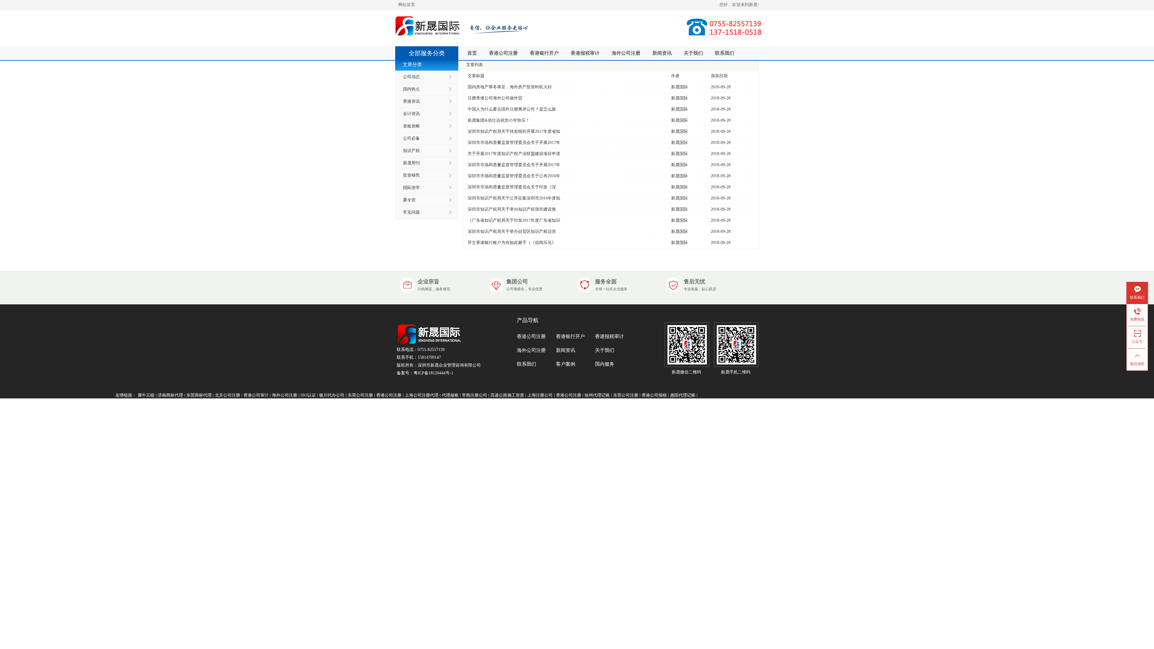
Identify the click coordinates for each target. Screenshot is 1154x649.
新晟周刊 (411, 163)
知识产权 (411, 150)
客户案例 (565, 364)
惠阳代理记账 (682, 395)
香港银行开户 (544, 53)
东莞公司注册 (360, 395)
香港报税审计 (585, 53)
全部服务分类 (427, 53)
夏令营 (409, 200)
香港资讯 (411, 101)
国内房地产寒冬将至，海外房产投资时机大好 (510, 87)
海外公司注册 (626, 53)
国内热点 (411, 89)
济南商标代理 (170, 395)
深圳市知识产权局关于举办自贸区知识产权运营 (512, 231)
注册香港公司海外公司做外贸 (495, 98)
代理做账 (450, 395)
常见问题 (411, 212)
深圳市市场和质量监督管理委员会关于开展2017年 (514, 142)
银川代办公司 (331, 395)
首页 (472, 53)
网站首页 (406, 4)
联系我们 (724, 53)
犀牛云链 (146, 395)
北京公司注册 (227, 395)
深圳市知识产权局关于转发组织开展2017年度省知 (514, 131)
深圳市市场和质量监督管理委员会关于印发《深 (512, 187)
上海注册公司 (540, 395)
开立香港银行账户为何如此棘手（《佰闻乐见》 (512, 242)
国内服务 (604, 364)
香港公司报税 (654, 395)
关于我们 (693, 53)
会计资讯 (411, 113)
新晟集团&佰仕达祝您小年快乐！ (499, 120)
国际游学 (411, 187)
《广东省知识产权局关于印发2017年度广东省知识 (514, 220)
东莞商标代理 (199, 395)
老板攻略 (411, 126)
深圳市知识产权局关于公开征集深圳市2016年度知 (514, 198)
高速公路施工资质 (507, 395)
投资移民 (411, 175)
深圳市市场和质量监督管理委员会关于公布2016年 (514, 176)
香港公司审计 (256, 395)
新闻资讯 (662, 53)
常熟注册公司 (474, 395)
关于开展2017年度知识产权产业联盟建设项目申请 (514, 153)
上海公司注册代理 (421, 395)
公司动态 (411, 77)
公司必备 (411, 138)
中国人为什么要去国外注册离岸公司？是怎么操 (512, 109)
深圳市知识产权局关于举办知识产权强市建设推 (512, 209)
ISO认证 (308, 395)
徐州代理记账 (597, 395)
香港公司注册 (503, 53)
